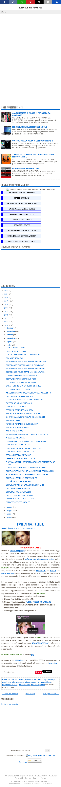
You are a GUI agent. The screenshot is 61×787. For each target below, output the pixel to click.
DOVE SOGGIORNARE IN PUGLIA (19, 403)
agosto (10, 342)
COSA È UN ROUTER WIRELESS (18, 481)
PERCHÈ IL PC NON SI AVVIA (17, 427)
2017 (6, 301)
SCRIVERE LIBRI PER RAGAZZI (18, 502)
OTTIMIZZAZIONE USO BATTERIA (21, 236)
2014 (6, 311)
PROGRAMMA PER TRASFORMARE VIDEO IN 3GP (26, 362)
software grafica (38, 685)
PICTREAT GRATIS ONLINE (16, 351)
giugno (10, 507)
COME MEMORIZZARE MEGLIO (18, 492)
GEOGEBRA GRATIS (22, 225)
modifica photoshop (46, 679)
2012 (6, 318)
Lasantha (45, 781)
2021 (6, 294)
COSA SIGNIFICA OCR (15, 358)
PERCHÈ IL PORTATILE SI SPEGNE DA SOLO (29, 127)
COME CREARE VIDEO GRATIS (18, 445)
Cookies (36, 778)
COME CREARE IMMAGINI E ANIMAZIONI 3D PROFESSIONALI (30, 471)
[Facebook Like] (13, 2)
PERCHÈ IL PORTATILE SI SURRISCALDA (22, 424)
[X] (39, 2)
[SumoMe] (56, 2)
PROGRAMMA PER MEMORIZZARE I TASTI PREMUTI (27, 434)
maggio (10, 510)
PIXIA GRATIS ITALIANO (15, 348)
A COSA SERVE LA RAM (15, 438)
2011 (6, 322)
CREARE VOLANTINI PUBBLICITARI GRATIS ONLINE (26, 468)
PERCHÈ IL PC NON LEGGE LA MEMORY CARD (24, 400)
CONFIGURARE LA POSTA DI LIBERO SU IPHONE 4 (32, 141)
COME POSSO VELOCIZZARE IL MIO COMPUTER (25, 372)
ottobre (10, 335)
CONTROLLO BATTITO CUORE (22, 209)
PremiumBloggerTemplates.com (20, 783)
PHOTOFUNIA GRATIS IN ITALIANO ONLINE (23, 355)
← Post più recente (10, 694)
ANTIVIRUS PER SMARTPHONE (22, 193)
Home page (30, 694)
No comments (28, 528)
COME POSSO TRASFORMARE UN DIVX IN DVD (25, 365)
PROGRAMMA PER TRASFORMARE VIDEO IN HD (25, 369)
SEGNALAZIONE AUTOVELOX (21, 214)
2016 (6, 304)
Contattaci (23, 762)
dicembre (11, 328)
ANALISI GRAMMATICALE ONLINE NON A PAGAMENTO (28, 393)
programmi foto (44, 682)
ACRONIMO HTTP (13, 420)
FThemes (23, 781)
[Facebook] (4, 2)
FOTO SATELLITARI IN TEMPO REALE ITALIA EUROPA (27, 474)
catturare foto (30, 679)
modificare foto (8, 682)
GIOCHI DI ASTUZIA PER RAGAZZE (20, 396)
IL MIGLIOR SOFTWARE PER (30, 7)
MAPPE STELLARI (22, 198)
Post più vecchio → (51, 694)
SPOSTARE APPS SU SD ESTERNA (22, 241)
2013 (6, 315)
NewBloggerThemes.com (43, 783)
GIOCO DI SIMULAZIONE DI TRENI (25, 168)
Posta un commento (9, 704)
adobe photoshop (16, 679)
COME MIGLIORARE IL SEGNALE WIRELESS (23, 448)
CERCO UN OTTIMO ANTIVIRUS (18, 455)
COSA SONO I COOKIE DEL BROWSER (21, 382)
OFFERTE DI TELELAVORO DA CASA (20, 458)
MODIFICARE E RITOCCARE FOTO (21, 204)
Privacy (44, 778)
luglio (9, 345)
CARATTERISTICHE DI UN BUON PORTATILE (23, 386)
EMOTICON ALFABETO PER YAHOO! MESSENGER (25, 417)
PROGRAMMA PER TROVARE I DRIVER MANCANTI (26, 441)
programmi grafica (9, 685)
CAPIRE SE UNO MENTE (22, 220)
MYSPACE (47, 602)
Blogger (28, 778)
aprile (9, 514)
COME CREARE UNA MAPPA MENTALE (21, 375)
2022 (6, 291)
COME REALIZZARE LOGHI (17, 407)
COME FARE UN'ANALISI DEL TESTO (20, 452)
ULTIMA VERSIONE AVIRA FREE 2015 (20, 499)
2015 (6, 308)
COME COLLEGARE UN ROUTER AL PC (21, 478)
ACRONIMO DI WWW (14, 431)
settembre (11, 338)
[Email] (48, 2)
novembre (11, 331)
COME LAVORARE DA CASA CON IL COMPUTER (25, 485)
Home (4, 679)
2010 (6, 325)
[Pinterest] (30, 2)
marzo (9, 517)
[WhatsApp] (21, 2)
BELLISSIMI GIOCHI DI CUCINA (18, 389)
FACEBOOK (37, 602)
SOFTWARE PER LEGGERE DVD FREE (21, 379)
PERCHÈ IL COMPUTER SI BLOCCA (19, 410)
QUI (32, 655)
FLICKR (28, 602)
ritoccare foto (24, 685)
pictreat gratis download (26, 682)
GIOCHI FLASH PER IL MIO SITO (18, 488)
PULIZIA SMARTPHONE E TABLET (22, 231)
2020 (6, 298)
